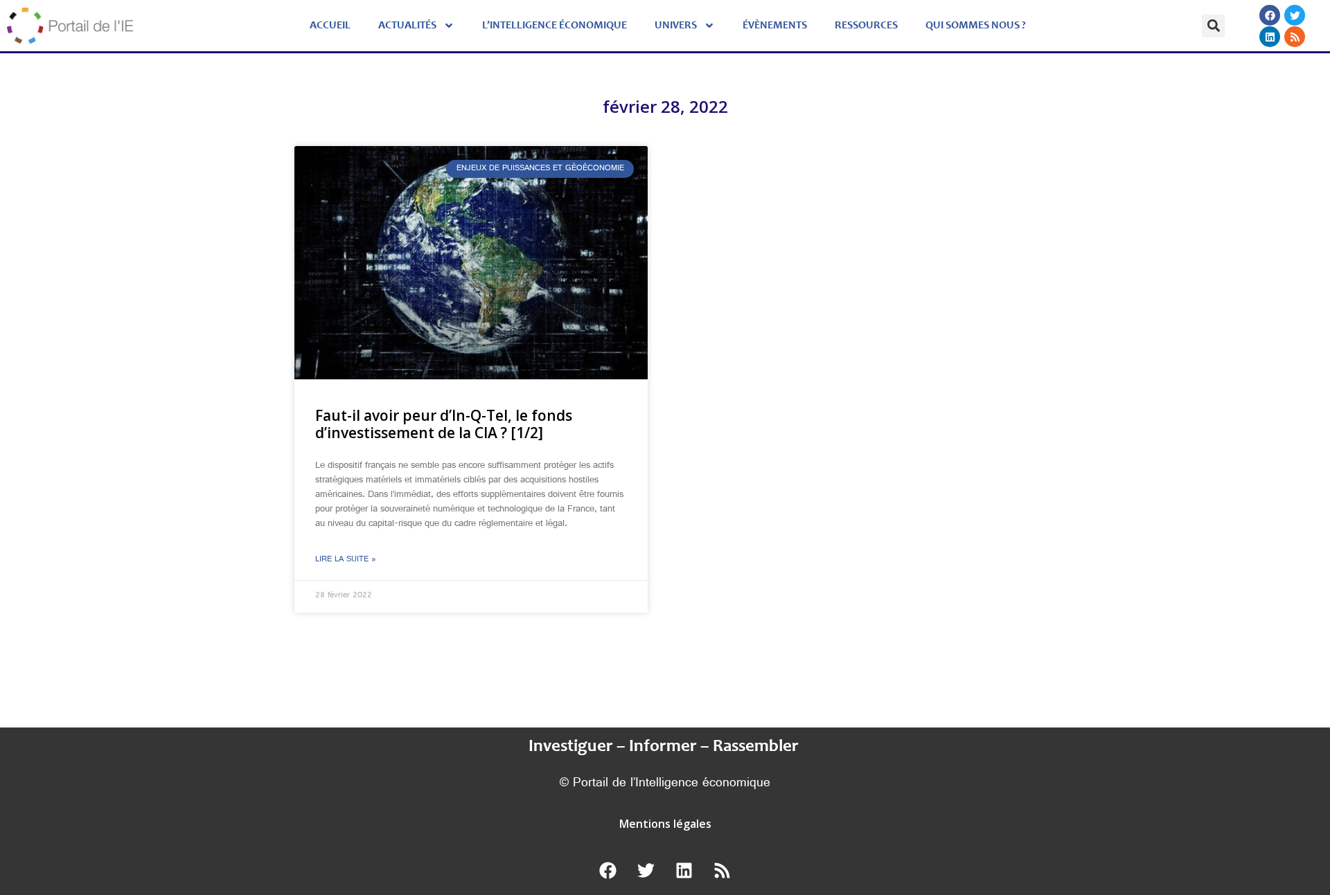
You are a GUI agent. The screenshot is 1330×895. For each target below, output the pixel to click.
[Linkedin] (1269, 36)
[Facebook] (1269, 15)
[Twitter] (1294, 15)
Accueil (330, 25)
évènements (775, 25)
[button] (1213, 26)
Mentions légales (665, 823)
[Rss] (1294, 36)
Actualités (407, 25)
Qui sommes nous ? (975, 25)
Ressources (866, 25)
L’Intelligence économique (554, 25)
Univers (676, 25)
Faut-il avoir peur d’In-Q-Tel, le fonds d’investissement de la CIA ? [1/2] (443, 424)
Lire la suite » (345, 560)
